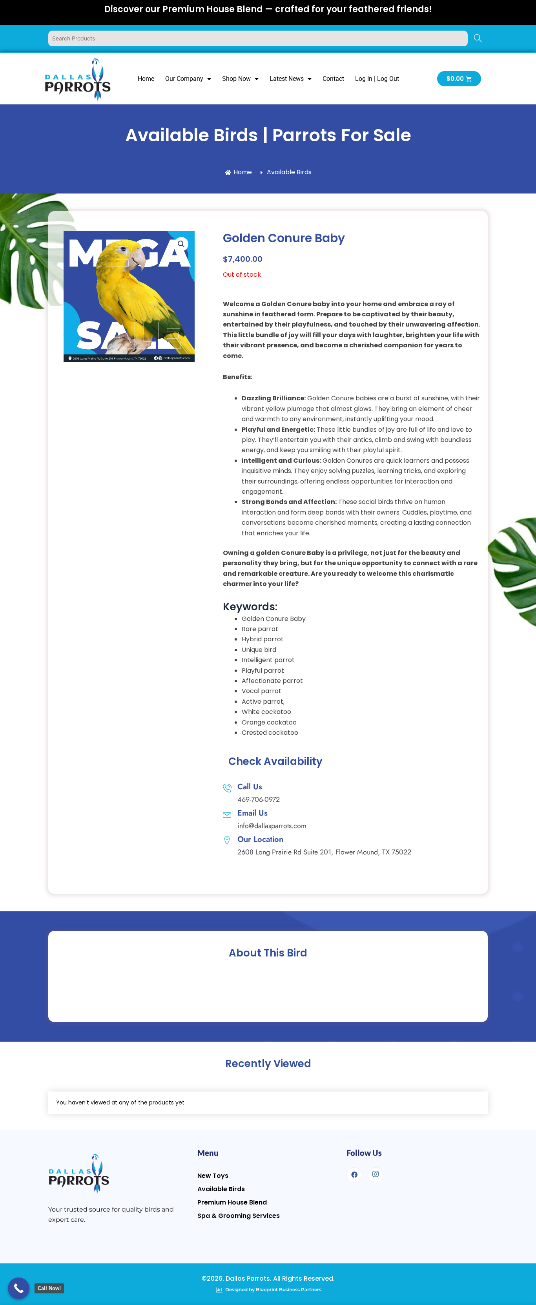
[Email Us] (227, 814)
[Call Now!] (18, 1288)
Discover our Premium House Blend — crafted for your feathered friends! (268, 9)
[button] (181, 244)
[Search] (478, 38)
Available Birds (221, 1189)
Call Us (249, 786)
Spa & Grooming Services (238, 1215)
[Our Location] (227, 840)
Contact (333, 78)
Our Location (260, 839)
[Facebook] (354, 1175)
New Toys (212, 1175)
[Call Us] (227, 787)
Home (146, 78)
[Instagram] (375, 1175)
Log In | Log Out (377, 78)
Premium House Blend (232, 1202)
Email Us (252, 813)
